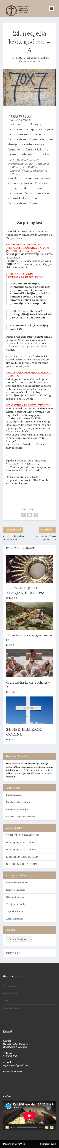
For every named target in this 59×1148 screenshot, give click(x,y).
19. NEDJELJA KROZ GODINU (22, 842)
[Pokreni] (7, 1127)
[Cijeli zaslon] (51, 1127)
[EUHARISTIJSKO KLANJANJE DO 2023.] (29, 569)
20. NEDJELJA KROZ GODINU (22, 835)
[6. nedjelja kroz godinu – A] (29, 663)
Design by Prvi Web (14, 1144)
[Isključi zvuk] (46, 1127)
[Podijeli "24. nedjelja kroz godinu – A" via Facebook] (23, 515)
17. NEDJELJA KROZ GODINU (22, 857)
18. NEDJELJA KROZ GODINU (22, 849)
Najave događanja (15, 890)
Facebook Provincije (17, 809)
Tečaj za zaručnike (16, 904)
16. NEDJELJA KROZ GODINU (22, 864)
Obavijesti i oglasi (37, 57)
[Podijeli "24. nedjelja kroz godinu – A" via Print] (36, 515)
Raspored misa (10, 993)
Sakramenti (9, 986)
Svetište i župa (48, 1144)
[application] (29, 1115)
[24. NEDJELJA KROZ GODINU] (29, 710)
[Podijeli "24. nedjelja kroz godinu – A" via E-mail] (29, 515)
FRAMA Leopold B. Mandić (20, 817)
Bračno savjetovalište (17, 882)
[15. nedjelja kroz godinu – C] (29, 616)
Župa (5, 1001)
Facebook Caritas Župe (18, 802)
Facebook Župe (14, 795)
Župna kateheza (14, 911)
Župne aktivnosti (29, 61)
